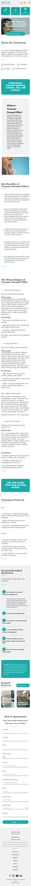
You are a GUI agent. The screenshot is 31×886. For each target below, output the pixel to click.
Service (4, 788)
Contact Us (15, 869)
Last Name (5, 737)
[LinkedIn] (21, 875)
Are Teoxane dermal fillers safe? (14, 613)
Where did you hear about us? (10, 779)
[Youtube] (17, 876)
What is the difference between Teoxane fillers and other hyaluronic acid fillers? (13, 640)
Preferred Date (6, 805)
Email (3, 745)
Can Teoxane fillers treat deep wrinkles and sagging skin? (12, 630)
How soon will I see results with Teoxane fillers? (13, 650)
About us (15, 857)
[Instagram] (13, 876)
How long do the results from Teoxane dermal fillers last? (12, 593)
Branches (15, 866)
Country (4, 762)
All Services (15, 851)
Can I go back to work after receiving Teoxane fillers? (14, 621)
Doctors (15, 860)
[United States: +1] (4, 757)
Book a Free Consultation (14, 34)
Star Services (15, 854)
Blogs (15, 863)
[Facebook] (10, 876)
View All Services (21, 685)
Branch (4, 771)
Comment (5, 813)
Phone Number (6, 754)
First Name (5, 729)
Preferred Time (6, 796)
